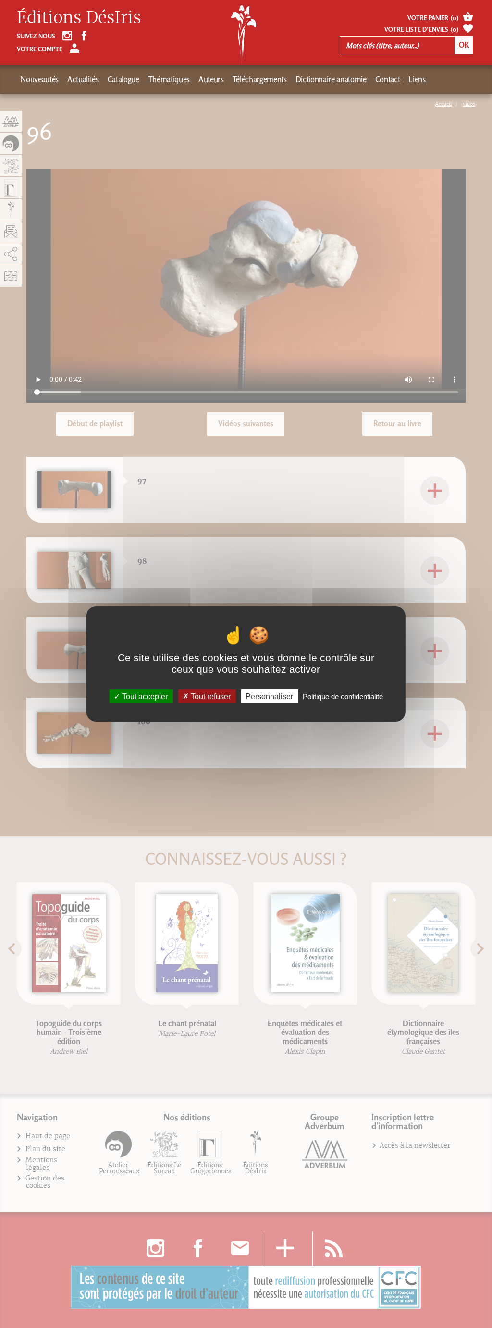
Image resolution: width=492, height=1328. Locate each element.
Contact (387, 79)
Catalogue (123, 79)
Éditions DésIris (79, 18)
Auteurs (211, 79)
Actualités (83, 79)
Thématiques (169, 79)
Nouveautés (39, 79)
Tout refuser (210, 696)
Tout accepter (144, 696)
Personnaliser (269, 696)
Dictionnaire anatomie (331, 79)
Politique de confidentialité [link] (343, 696)
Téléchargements (260, 79)
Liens (416, 79)
